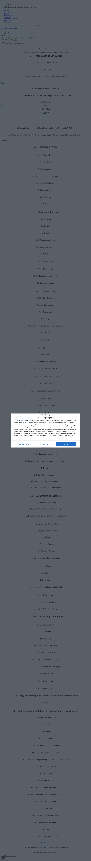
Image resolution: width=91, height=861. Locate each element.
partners (23, 420)
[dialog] (45, 430)
